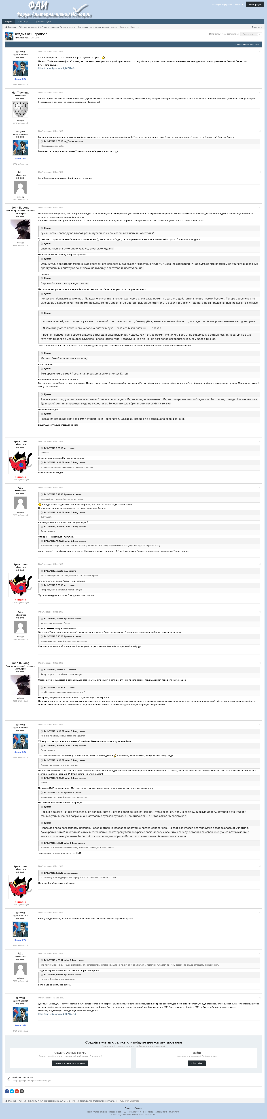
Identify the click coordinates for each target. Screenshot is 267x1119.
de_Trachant (70, 141)
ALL (66, 448)
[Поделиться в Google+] (17, 1091)
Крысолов (69, 494)
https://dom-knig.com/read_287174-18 (57, 1013)
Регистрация (255, 4)
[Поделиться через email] (22, 1091)
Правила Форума (43, 21)
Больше (256, 27)
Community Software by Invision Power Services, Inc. (133, 1114)
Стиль (137, 1108)
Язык (127, 1108)
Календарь (23, 21)
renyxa (67, 872)
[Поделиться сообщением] (260, 51)
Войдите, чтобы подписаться (225, 33)
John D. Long (71, 462)
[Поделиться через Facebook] (7, 1091)
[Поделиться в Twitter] (12, 1091)
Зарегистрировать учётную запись (70, 1063)
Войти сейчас (197, 1063)
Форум (8, 21)
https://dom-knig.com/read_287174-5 (56, 68)
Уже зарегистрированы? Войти (227, 4)
